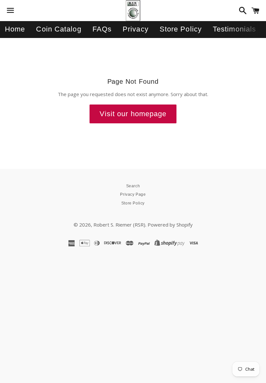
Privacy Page (133, 194)
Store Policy (181, 29)
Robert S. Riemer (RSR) (119, 224)
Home (15, 29)
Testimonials (234, 29)
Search (133, 186)
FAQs (102, 29)
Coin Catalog (58, 29)
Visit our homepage (133, 114)
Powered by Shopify (170, 224)
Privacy (136, 29)
